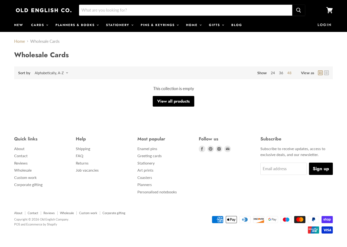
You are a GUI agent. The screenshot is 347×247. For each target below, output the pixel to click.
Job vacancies (87, 170)
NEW (18, 25)
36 (281, 73)
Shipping (83, 148)
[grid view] (320, 72)
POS (17, 224)
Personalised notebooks (157, 192)
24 (273, 73)
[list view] (326, 72)
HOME (192, 25)
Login (324, 24)
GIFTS (215, 25)
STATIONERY (118, 25)
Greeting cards (149, 155)
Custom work (25, 177)
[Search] (298, 10)
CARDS (38, 25)
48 (289, 73)
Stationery (146, 163)
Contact (21, 155)
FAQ (79, 155)
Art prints (145, 170)
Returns (82, 163)
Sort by (24, 73)
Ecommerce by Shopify (41, 224)
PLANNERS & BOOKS (75, 25)
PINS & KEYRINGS (158, 25)
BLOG (236, 25)
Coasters (144, 177)
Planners (144, 184)
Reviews (21, 163)
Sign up (321, 168)
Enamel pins (147, 148)
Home (19, 41)
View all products (173, 101)
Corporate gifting (28, 184)
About (19, 148)
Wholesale (23, 170)
